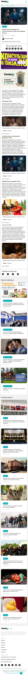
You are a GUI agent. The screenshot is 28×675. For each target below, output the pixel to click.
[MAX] (21, 49)
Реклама (3, 652)
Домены (3, 647)
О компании (4, 649)
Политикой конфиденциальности (17, 671)
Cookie (8, 670)
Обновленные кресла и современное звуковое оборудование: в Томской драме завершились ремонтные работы (13, 451)
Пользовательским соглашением (12, 673)
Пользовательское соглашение (8, 657)
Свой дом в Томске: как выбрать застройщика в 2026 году (14, 389)
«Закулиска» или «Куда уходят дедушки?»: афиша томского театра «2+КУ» (13, 590)
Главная (2, 5)
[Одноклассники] (15, 49)
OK (21, 673)
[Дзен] (18, 49)
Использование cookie (6, 661)
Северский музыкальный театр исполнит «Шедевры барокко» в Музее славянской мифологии (13, 562)
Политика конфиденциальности (8, 659)
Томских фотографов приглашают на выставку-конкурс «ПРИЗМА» (12, 534)
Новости (7, 5)
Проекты (3, 645)
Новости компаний (8, 300)
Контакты (3, 642)
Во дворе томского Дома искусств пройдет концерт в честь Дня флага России (13, 479)
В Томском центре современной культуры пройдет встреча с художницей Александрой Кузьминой (14, 422)
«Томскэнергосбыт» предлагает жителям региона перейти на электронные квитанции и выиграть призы (13, 304)
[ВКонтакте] (7, 49)
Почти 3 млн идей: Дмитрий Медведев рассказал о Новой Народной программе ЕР (13, 332)
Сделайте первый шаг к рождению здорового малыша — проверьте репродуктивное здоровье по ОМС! (14, 361)
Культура (12, 5)
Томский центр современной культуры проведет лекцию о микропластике (12, 618)
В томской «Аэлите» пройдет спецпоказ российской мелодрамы (12, 506)
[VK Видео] (10, 49)
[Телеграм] (13, 49)
